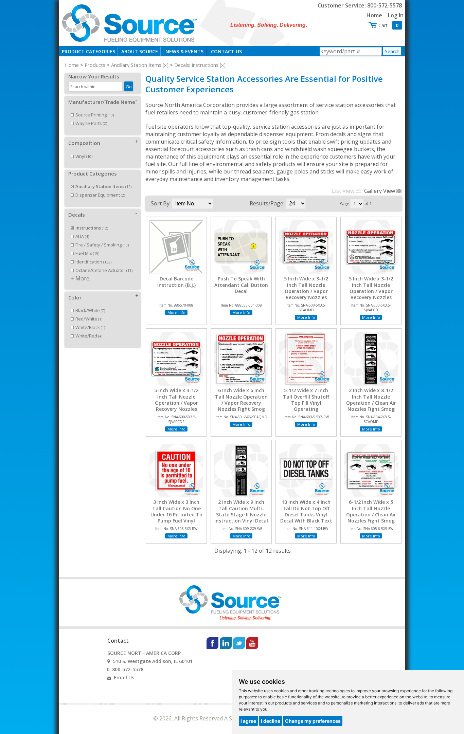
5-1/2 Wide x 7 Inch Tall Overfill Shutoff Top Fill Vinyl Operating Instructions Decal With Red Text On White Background (306, 408)
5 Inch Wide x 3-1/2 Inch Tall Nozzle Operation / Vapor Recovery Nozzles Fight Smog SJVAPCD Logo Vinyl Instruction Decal (176, 408)
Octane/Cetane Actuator (103, 270)
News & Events (184, 51)
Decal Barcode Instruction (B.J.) (176, 282)
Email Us (124, 677)
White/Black (90, 327)
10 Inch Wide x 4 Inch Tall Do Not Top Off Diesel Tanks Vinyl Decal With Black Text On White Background (306, 514)
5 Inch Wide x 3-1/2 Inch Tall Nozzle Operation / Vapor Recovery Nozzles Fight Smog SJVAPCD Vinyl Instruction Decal (371, 294)
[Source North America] (129, 22)
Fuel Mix (87, 253)
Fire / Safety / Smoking (102, 245)
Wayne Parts (91, 123)
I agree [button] (248, 721)
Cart (388, 25)
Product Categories (88, 51)
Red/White (88, 319)
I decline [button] (270, 721)
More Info (176, 312)
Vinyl (83, 156)
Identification (93, 262)
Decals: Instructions (196, 64)
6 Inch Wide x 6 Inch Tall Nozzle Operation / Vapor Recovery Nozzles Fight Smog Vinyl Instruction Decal (241, 402)
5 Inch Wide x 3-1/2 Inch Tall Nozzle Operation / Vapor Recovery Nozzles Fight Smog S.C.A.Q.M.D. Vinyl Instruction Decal (306, 297)
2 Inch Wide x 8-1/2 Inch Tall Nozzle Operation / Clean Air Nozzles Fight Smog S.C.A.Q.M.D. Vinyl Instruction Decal (371, 405)
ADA (82, 236)
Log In (396, 15)
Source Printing (94, 115)
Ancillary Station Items (136, 64)
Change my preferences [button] (313, 721)
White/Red (88, 336)
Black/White (90, 310)
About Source (139, 51)
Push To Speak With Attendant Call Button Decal (241, 285)
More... (83, 278)
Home (374, 15)
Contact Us (226, 51)
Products (95, 64)
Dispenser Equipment (100, 195)
